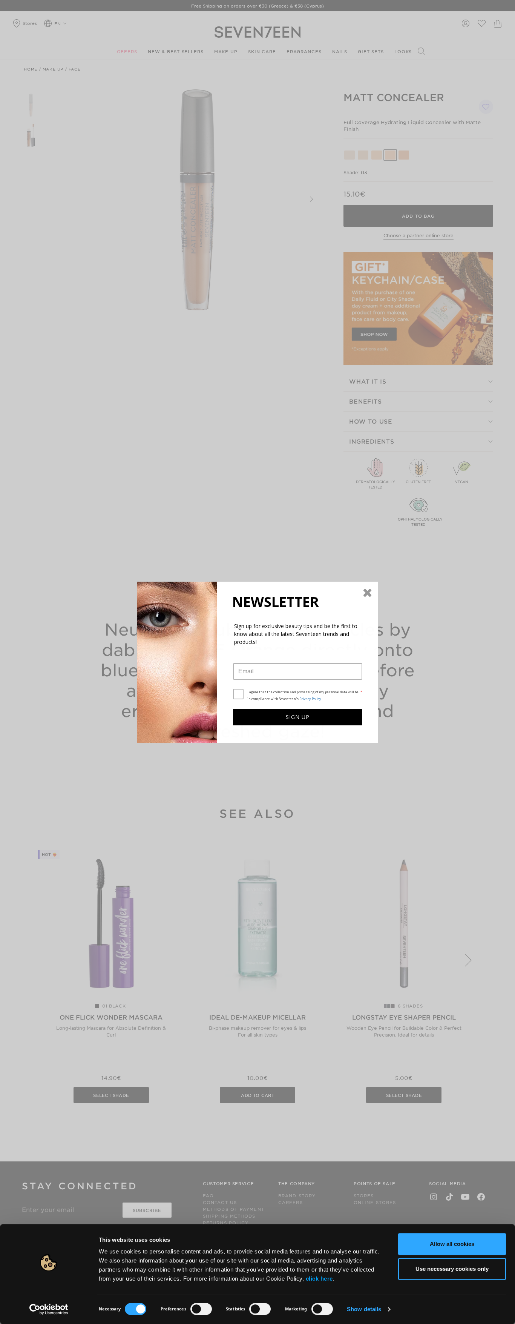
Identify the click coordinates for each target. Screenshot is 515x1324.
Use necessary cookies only (452, 1269)
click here (319, 1278)
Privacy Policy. (310, 698)
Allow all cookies (452, 1244)
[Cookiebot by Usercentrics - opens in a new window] (49, 1309)
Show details (364, 1309)
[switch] (201, 1309)
